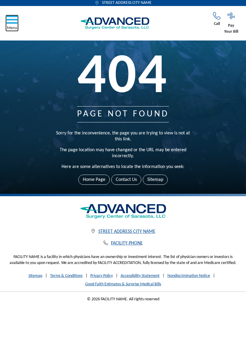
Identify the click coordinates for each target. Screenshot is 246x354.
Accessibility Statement (140, 276)
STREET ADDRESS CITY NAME (127, 3)
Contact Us (126, 179)
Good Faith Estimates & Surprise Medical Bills (123, 284)
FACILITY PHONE (127, 243)
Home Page (94, 179)
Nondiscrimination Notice (188, 276)
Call (217, 24)
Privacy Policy (101, 276)
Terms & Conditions (66, 276)
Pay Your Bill (231, 28)
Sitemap (155, 179)
